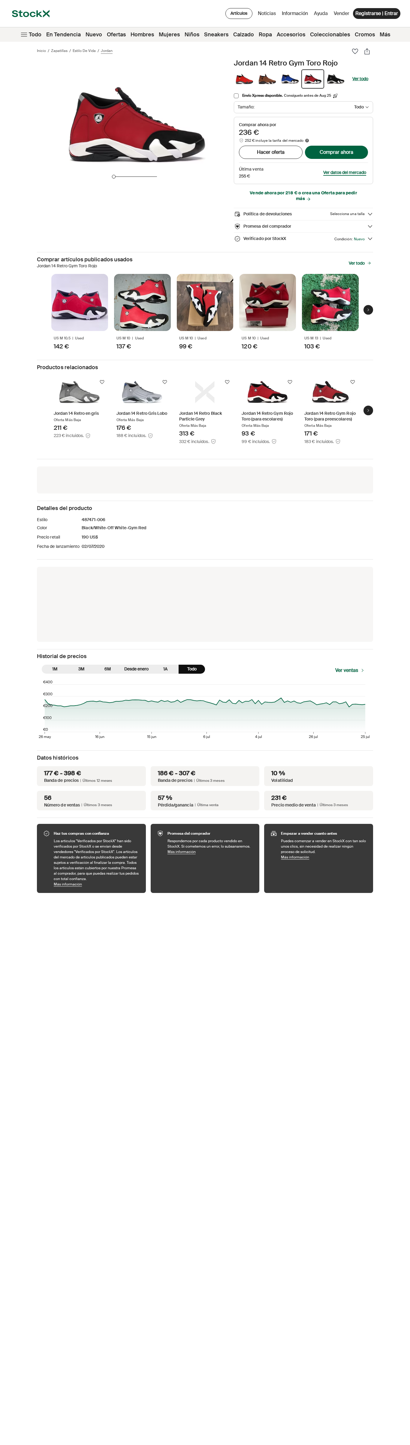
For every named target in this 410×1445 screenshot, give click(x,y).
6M (107, 669)
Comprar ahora (336, 152)
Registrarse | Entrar (376, 13)
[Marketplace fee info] (307, 140)
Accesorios (291, 34)
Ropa (265, 34)
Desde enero (136, 669)
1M (54, 669)
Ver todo (360, 78)
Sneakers (216, 34)
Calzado (243, 34)
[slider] (114, 176)
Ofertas (116, 34)
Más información (97, 884)
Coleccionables (330, 34)
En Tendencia (63, 34)
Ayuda (321, 13)
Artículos (239, 13)
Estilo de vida (84, 50)
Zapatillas (59, 50)
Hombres (142, 34)
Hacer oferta (271, 152)
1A (165, 669)
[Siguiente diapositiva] (368, 309)
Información (296, 15)
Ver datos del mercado (344, 172)
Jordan (107, 50)
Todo (35, 34)
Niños (192, 34)
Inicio (41, 50)
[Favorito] (355, 51)
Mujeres (169, 34)
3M (81, 669)
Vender (341, 13)
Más (385, 34)
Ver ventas (346, 670)
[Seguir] (102, 382)
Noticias (267, 13)
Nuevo (94, 34)
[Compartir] (367, 51)
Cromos (365, 34)
